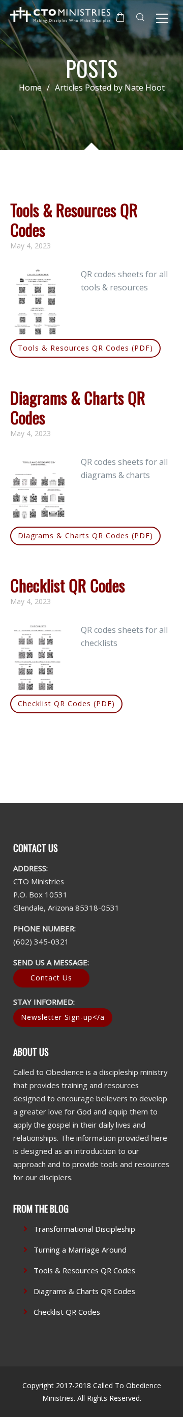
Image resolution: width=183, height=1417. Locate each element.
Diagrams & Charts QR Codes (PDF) (85, 535)
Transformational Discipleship (84, 1229)
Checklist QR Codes (67, 585)
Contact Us (51, 977)
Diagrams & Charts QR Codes (77, 406)
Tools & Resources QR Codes (74, 219)
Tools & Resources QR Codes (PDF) (85, 348)
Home (30, 87)
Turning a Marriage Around (80, 1249)
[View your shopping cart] (120, 17)
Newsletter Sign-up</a (63, 1017)
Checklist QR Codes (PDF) (66, 703)
